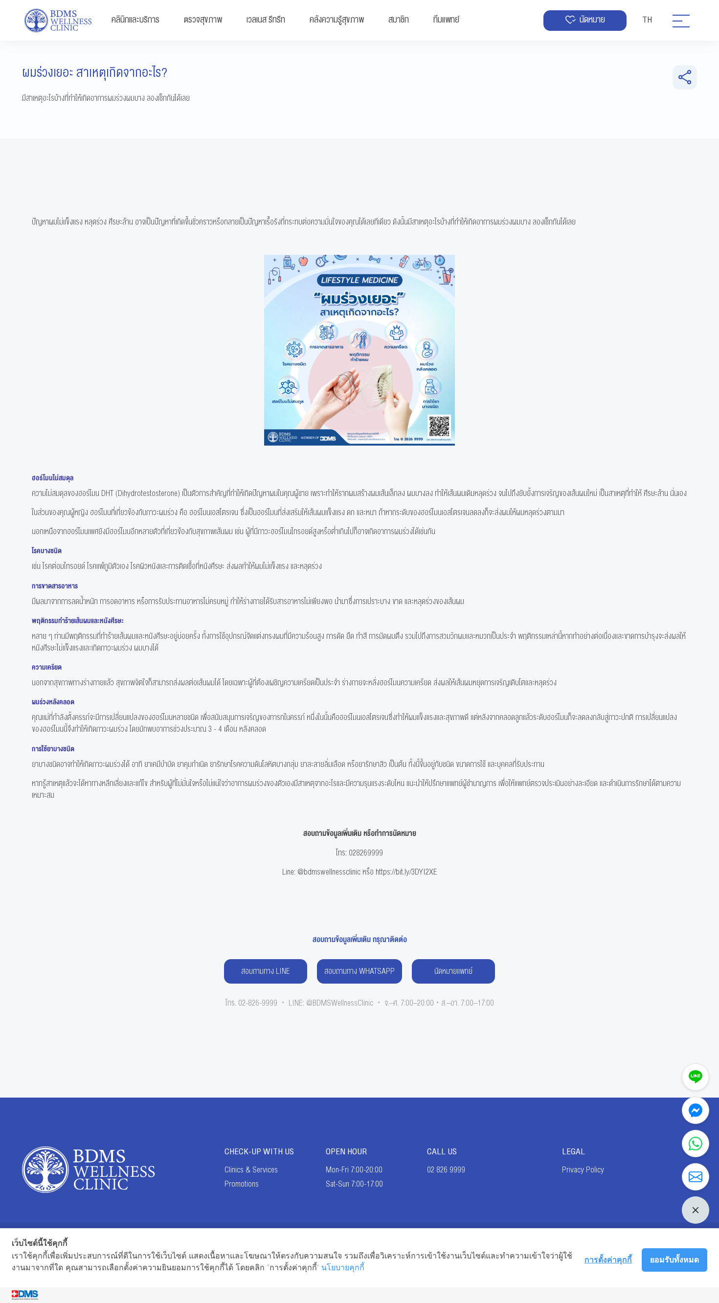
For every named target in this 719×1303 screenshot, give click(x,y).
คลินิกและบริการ (135, 20)
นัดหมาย (592, 20)
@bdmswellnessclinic (328, 872)
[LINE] (695, 1077)
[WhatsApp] (695, 1143)
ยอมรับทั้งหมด (674, 1259)
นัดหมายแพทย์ (453, 971)
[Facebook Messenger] (695, 1110)
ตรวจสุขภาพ (203, 20)
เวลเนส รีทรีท (266, 20)
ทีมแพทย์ (446, 20)
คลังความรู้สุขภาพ (337, 20)
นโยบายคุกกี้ (342, 1267)
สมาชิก (398, 20)
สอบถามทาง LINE (265, 971)
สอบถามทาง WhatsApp (359, 971)
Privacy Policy (583, 1170)
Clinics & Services (251, 1170)
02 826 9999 (446, 1170)
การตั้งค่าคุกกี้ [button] (608, 1259)
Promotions (242, 1184)
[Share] (685, 77)
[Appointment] (695, 1177)
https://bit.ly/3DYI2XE (406, 872)
